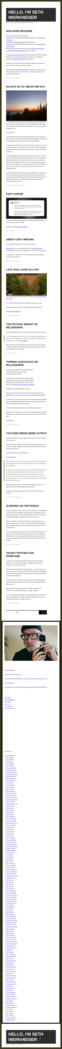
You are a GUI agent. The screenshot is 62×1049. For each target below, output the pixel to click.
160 (18, 612)
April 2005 (8, 1013)
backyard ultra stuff (22, 69)
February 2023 (10, 840)
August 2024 (9, 806)
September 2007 (10, 999)
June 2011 (8, 986)
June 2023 (9, 831)
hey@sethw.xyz (43, 687)
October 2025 (9, 776)
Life (16, 230)
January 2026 (9, 770)
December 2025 (10, 772)
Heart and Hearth (36, 248)
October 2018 (9, 946)
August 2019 (9, 929)
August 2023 (9, 827)
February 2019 (10, 937)
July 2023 (8, 829)
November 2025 (10, 774)
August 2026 (9, 755)
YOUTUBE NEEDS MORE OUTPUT (26, 433)
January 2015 (9, 969)
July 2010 (8, 990)
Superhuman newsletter (20, 226)
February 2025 (10, 793)
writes (14, 332)
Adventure (17, 78)
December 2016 (10, 960)
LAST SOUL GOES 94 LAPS (22, 269)
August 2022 (9, 852)
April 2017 (8, 958)
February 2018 (10, 956)
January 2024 (9, 821)
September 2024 (10, 804)
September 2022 (10, 850)
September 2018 (10, 948)
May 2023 (8, 833)
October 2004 (9, 1020)
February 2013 (10, 975)
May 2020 (8, 910)
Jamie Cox (7, 704)
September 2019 (10, 927)
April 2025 (8, 789)
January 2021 (9, 893)
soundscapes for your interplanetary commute (35, 678)
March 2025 (9, 791)
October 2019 (9, 924)
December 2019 (10, 920)
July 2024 (8, 808)
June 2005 (9, 1011)
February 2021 (10, 891)
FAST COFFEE (14, 194)
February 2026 (10, 768)
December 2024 (10, 797)
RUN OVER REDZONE (19, 31)
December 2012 (10, 977)
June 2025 (9, 785)
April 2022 (8, 861)
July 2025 (8, 783)
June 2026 (9, 759)
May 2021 (8, 884)
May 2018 (8, 950)
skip (26, 332)
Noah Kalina (7, 702)
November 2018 (10, 944)
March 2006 (9, 1003)
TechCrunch (12, 457)
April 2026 (8, 764)
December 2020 (10, 895)
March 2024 (9, 816)
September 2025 (10, 778)
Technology (18, 497)
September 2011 (10, 984)
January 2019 (9, 939)
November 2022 (10, 846)
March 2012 (9, 980)
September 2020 (10, 901)
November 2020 (10, 897)
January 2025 (9, 795)
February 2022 (10, 865)
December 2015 (10, 967)
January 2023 (9, 842)
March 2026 (9, 766)
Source (8, 226)
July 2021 (8, 880)
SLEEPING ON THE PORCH (22, 505)
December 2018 (10, 941)
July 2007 (8, 1001)
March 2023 (9, 838)
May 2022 (8, 859)
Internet (17, 603)
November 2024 (10, 800)
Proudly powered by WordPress (14, 1044)
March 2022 (9, 863)
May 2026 (8, 761)
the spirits (24, 340)
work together (10, 683)
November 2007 (10, 996)
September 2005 (10, 1007)
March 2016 (9, 965)
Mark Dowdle (15, 311)
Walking (23, 185)
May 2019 (8, 931)
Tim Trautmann (8, 706)
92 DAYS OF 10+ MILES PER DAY (25, 86)
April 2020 (8, 912)
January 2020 (9, 918)
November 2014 (10, 971)
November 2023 (10, 825)
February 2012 (10, 982)
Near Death (10, 40)
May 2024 (8, 812)
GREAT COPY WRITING (20, 239)
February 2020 (10, 916)
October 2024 (9, 802)
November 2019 (10, 922)
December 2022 (10, 844)
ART (16, 424)
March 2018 (9, 954)
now (17, 687)
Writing (17, 260)
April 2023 (8, 836)
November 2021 (10, 872)
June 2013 (9, 973)
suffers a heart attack (19, 42)
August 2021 (9, 878)
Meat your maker (10, 248)
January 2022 (9, 867)
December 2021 (10, 869)
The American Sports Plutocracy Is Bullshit (22, 384)
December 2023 (10, 823)
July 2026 (8, 757)
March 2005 (9, 1016)
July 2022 (8, 855)
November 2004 (10, 1018)
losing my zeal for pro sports (15, 55)
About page (26, 687)
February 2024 (10, 819)
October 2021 (9, 874)
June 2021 (9, 882)
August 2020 (9, 903)
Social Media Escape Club (14, 674)
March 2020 (9, 914)
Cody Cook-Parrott (9, 708)
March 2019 (9, 935)
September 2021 (10, 876)
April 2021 (8, 886)
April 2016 (8, 963)
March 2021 (9, 888)
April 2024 (8, 814)
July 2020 (8, 905)
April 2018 (8, 952)
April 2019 (8, 933)
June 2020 (9, 908)
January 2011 (9, 988)
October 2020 (9, 899)
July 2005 (8, 1009)
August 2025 (9, 780)
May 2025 (8, 787)
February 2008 (10, 992)
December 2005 (10, 1005)
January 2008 (9, 994)
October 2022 (9, 848)
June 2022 (9, 857)
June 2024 (9, 810)
